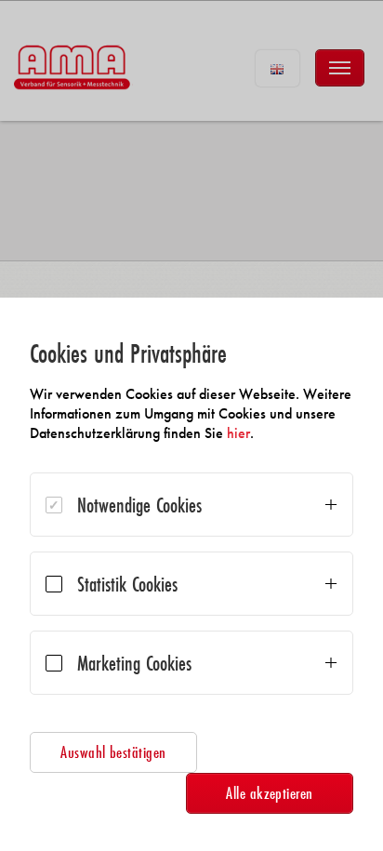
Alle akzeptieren (269, 792)
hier (238, 433)
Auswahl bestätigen (113, 752)
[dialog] (191, 574)
